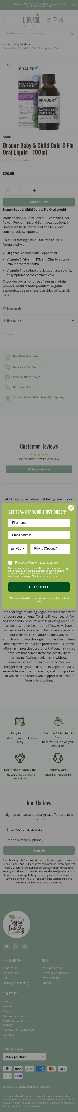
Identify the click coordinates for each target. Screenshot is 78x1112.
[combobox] (17, 549)
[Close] (71, 507)
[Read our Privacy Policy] (67, 568)
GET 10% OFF (39, 587)
